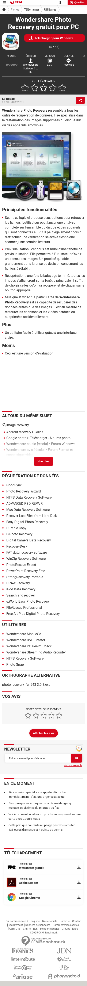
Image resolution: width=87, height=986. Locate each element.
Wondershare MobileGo (23, 634)
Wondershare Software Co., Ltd (30, 68)
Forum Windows (63, 444)
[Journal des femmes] (23, 951)
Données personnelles (37, 925)
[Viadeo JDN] (64, 967)
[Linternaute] (23, 959)
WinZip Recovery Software (26, 559)
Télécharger (31, 9)
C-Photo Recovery (19, 534)
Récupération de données (30, 475)
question (79, 2)
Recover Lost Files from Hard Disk (31, 516)
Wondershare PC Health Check (29, 646)
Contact (76, 921)
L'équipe (35, 921)
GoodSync (14, 485)
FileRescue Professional (24, 608)
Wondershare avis (19, 450)
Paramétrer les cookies (66, 925)
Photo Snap (15, 665)
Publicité (65, 921)
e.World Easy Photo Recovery (28, 601)
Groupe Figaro (70, 928)
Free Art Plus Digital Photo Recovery (33, 614)
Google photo (16, 438)
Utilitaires (50, 9)
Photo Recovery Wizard (23, 491)
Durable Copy (16, 528)
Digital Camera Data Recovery (28, 540)
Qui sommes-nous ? (17, 921)
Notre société (49, 921)
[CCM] (16, 2)
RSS (35, 928)
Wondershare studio (21, 444)
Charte (27, 928)
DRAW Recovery (18, 583)
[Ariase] (23, 976)
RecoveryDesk (16, 546)
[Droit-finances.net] (64, 959)
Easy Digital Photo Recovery (27, 522)
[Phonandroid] (64, 976)
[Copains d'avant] (23, 967)
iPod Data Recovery (20, 589)
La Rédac (8, 98)
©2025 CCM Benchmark (43, 932)
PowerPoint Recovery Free (25, 571)
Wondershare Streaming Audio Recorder (36, 652)
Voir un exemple (73, 765)
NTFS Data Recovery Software (29, 497)
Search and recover (20, 595)
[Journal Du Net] (64, 951)
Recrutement (15, 925)
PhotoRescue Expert (21, 565)
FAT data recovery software (26, 552)
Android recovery (18, 432)
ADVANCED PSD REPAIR (24, 504)
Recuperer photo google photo (28, 461)
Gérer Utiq (14, 928)
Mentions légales (49, 928)
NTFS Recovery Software (25, 658)
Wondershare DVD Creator (25, 640)
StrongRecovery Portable (24, 577)
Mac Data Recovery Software (28, 510)
